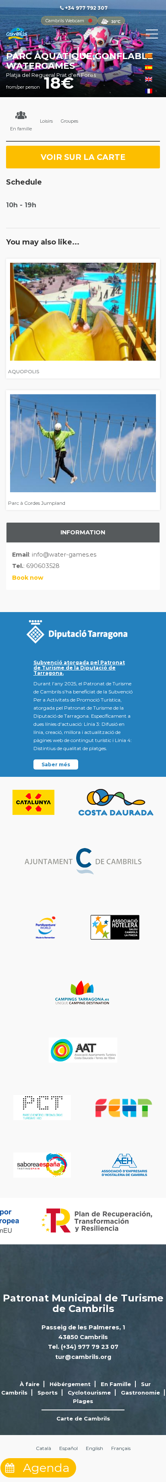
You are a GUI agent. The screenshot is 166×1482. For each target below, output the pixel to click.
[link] (65, 21)
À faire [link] (29, 1384)
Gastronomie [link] (140, 1392)
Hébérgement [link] (70, 1384)
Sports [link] (47, 1392)
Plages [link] (83, 1401)
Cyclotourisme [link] (89, 1392)
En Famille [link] (116, 1384)
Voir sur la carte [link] (83, 157)
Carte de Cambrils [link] (83, 1418)
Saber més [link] (56, 764)
